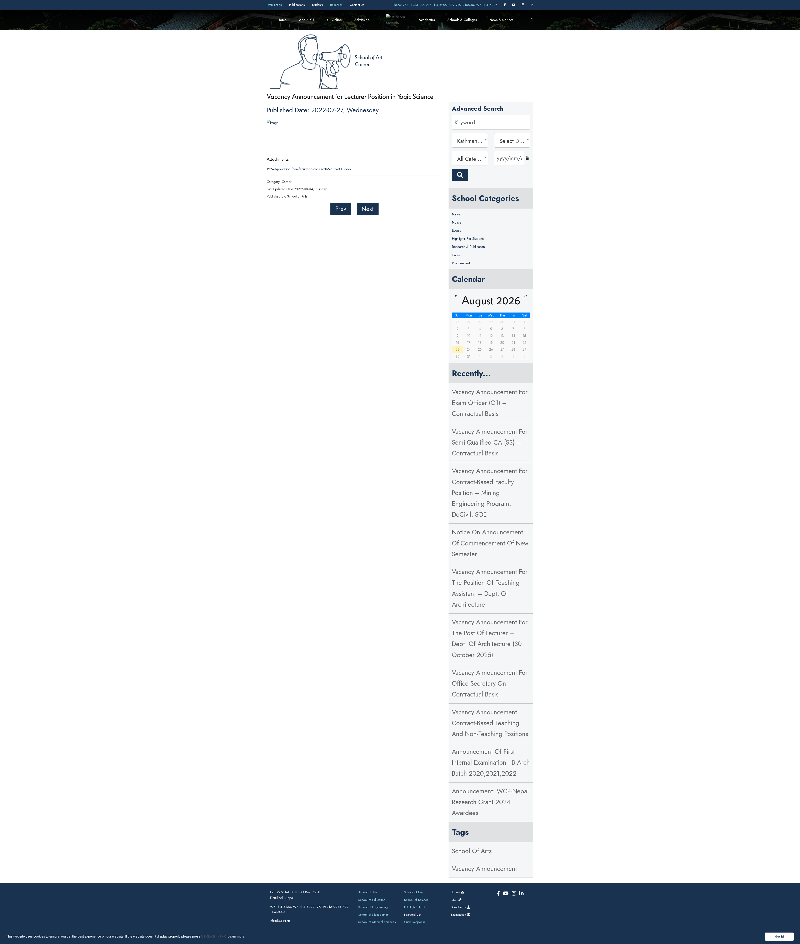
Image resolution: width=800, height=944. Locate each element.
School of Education (371, 900)
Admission (361, 20)
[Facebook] (505, 5)
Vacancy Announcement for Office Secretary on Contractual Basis (490, 683)
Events (456, 230)
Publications (297, 5)
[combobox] (470, 140)
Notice (456, 222)
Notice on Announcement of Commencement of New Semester (490, 543)
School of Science (416, 900)
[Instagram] (523, 5)
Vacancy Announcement (484, 868)
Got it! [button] (779, 936)
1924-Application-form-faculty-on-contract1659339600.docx (309, 169)
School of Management (373, 914)
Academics (427, 20)
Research (337, 5)
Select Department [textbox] (513, 141)
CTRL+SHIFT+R (214, 936)
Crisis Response (415, 922)
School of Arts (369, 57)
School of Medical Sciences (377, 922)
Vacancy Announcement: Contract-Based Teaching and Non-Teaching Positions (490, 723)
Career (362, 64)
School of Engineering (373, 907)
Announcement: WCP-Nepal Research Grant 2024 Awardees (490, 802)
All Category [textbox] (471, 159)
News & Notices (501, 20)
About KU (306, 20)
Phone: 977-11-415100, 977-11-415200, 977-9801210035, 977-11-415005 (445, 5)
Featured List (412, 914)
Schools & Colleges (462, 20)
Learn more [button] (236, 936)
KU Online (334, 20)
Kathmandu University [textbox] (471, 141)
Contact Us (357, 5)
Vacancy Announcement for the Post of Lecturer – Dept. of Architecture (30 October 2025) (490, 639)
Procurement (461, 263)
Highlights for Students (468, 238)
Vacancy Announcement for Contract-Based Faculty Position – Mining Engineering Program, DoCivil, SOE (490, 492)
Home (282, 20)
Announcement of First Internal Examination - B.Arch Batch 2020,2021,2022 (491, 762)
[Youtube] (514, 5)
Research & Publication (468, 246)
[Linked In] (532, 5)
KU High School (414, 907)
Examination (275, 5)
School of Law (413, 892)
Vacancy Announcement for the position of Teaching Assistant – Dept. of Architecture (490, 588)
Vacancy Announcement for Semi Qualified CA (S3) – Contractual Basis (490, 442)
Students (318, 5)
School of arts (472, 851)
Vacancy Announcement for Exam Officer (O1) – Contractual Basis (490, 402)
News (456, 214)
